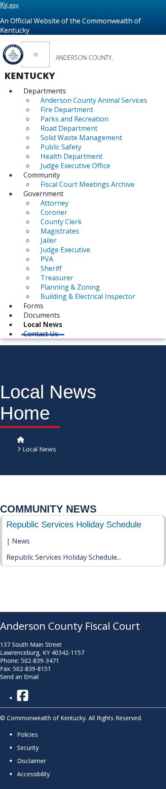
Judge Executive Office (75, 165)
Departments (44, 91)
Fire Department (66, 109)
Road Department (68, 128)
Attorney (54, 203)
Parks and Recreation (74, 119)
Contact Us (40, 333)
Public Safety (60, 147)
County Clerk (61, 221)
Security (28, 748)
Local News (39, 449)
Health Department (71, 156)
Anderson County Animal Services (93, 100)
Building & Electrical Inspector (87, 296)
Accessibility (33, 774)
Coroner (53, 212)
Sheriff (51, 268)
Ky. (9, 4)
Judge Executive (65, 249)
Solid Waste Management (81, 137)
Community (41, 175)
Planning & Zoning (70, 287)
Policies (27, 734)
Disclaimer (31, 761)
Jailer (48, 240)
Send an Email (19, 677)
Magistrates (59, 231)
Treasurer (56, 277)
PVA (46, 259)
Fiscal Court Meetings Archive (87, 184)
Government (43, 193)
